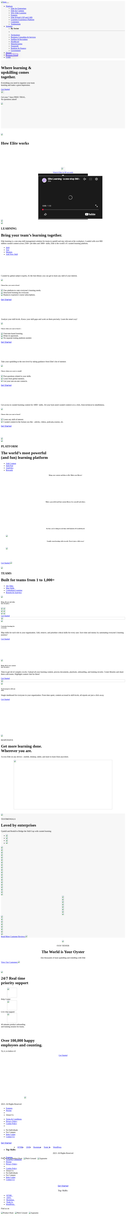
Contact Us (10, 1137)
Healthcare (15, 42)
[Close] (63, 175)
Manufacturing (16, 44)
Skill (7, 248)
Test (7, 250)
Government (16, 50)
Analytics (9, 468)
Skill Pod (9, 466)
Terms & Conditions (14, 1119)
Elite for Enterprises (18, 8)
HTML (20, 1147)
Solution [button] (9, 26)
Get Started (5, 89)
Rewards (9, 470)
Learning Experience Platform (22, 20)
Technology (15, 35)
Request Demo (12, 55)
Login (8, 57)
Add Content (11, 463)
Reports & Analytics (14, 592)
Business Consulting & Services (23, 37)
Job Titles (9, 586)
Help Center (10, 1134)
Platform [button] (9, 6)
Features (14, 15)
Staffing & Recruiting (19, 39)
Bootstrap (37, 1147)
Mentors (9, 252)
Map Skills (10, 588)
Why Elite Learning (18, 13)
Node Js (47, 1147)
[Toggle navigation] (8, 2)
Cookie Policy (11, 1124)
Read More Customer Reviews (13, 936)
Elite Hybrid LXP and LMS (21, 17)
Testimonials (16, 24)
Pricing (8, 53)
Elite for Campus (17, 11)
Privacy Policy (11, 1121)
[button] (63, 169)
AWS (28, 1147)
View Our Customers (9, 962)
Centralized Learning (14, 590)
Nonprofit (14, 46)
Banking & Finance (18, 48)
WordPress (57, 1147)
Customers (15, 22)
